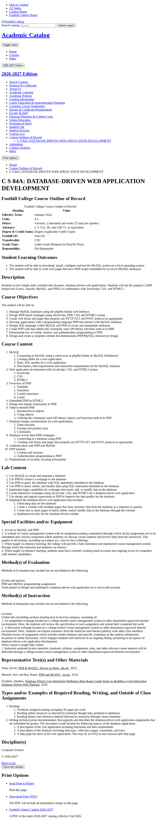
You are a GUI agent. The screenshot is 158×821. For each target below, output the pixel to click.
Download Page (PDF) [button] (23, 796)
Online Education (20, 120)
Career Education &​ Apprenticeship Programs (37, 102)
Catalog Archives (19, 147)
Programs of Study (20, 123)
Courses (14, 55)
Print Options (10, 158)
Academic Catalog (26, 35)
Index (12, 58)
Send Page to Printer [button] (21, 783)
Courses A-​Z (17, 133)
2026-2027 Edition (19, 73)
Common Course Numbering (27, 106)
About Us (15, 89)
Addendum (16, 144)
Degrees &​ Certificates (23, 85)
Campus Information (21, 99)
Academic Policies (20, 95)
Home (13, 51)
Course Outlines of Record (25, 137)
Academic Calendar (21, 92)
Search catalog (10, 25)
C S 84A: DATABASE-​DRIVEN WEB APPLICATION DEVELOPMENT (64, 140)
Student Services (19, 130)
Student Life (16, 127)
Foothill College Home (23, 15)
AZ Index (15, 8)
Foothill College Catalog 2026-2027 (31, 809)
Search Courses (18, 82)
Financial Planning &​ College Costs (31, 116)
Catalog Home (18, 11)
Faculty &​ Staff (18, 113)
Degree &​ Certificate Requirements (30, 109)
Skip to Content (18, 4)
